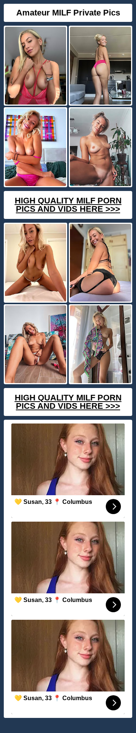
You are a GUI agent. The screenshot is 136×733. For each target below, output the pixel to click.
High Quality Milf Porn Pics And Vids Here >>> (68, 205)
